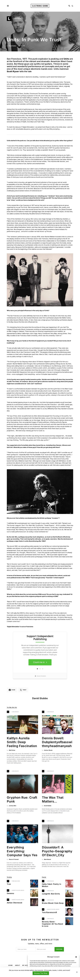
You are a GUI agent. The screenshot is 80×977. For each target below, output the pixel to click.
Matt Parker (12, 750)
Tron (9, 884)
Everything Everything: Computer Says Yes (22, 851)
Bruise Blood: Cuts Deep (53, 903)
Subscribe (59, 949)
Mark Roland (47, 859)
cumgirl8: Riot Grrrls (51, 894)
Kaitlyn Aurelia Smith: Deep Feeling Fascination (22, 742)
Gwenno (10, 893)
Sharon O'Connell (14, 859)
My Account (27, 965)
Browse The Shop (40, 973)
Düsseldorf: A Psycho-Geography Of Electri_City (57, 851)
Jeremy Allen (12, 805)
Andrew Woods (48, 750)
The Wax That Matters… (53, 799)
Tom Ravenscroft (49, 912)
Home (10, 965)
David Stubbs (12, 46)
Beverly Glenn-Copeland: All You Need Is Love (52, 924)
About (17, 965)
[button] (76, 957)
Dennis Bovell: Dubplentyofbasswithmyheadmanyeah (57, 742)
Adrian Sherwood (14, 903)
